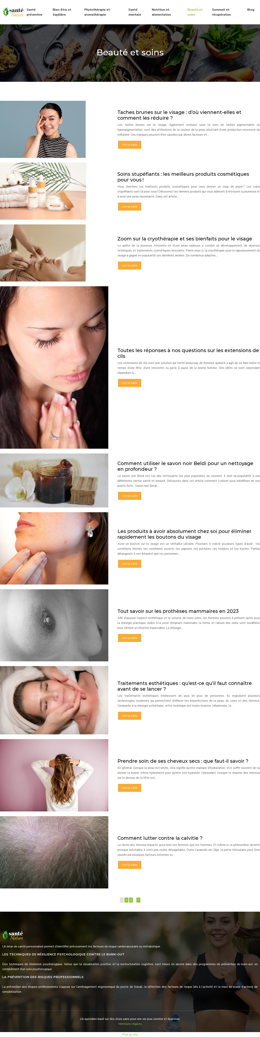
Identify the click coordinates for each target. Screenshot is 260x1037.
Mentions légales (130, 1024)
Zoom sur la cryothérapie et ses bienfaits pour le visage (184, 239)
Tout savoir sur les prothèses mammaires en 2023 (178, 611)
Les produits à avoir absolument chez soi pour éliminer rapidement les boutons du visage (184, 534)
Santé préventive (34, 12)
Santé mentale (134, 12)
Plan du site (130, 1034)
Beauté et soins (195, 12)
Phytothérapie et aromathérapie (97, 12)
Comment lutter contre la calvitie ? (160, 838)
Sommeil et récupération (221, 12)
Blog (250, 10)
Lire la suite (129, 145)
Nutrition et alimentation (161, 12)
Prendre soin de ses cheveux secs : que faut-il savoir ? (182, 761)
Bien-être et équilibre (62, 12)
